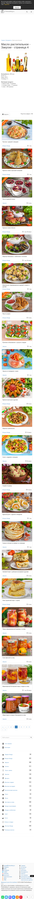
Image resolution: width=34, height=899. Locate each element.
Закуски (6, 114)
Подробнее (6, 4)
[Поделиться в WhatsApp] (2, 897)
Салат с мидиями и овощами (10, 457)
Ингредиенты (9, 40)
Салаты (18, 766)
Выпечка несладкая (18, 786)
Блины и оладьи (18, 822)
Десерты (18, 778)
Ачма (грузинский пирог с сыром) (11, 600)
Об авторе (23, 867)
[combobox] (15, 737)
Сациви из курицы (7, 485)
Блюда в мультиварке (18, 806)
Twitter (5, 872)
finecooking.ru (9, 11)
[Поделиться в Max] (9, 897)
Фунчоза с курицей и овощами (10, 142)
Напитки (18, 774)
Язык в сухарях (6, 313)
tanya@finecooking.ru (9, 865)
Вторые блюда (6, 145)
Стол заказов (8, 743)
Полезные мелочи (18, 830)
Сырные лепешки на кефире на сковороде (14, 543)
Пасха (18, 798)
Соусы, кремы (18, 770)
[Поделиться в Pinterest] (20, 897)
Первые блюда (18, 754)
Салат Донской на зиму (9, 657)
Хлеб (18, 814)
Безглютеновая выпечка (18, 790)
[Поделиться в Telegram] (6, 897)
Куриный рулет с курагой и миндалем (12, 514)
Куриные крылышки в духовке (10, 399)
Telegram (6, 867)
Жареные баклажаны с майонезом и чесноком (15, 256)
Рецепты (23, 868)
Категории (7, 747)
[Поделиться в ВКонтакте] (13, 897)
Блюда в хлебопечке (18, 810)
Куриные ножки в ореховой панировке (12, 170)
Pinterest (6, 873)
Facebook (6, 870)
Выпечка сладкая (18, 782)
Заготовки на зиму (18, 802)
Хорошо (17, 7)
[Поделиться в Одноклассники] (17, 897)
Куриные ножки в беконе (9, 228)
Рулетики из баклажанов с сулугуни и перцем (14, 342)
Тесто (18, 818)
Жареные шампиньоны (9, 428)
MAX (5, 868)
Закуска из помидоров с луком (10, 371)
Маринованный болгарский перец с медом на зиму (16, 686)
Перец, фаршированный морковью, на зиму (14, 629)
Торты (18, 794)
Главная (3, 40)
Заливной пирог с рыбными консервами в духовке (16, 571)
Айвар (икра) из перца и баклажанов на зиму (14, 715)
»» (5, 729)
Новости (23, 873)
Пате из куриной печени (9, 199)
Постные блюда (18, 826)
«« (2, 727)
